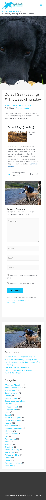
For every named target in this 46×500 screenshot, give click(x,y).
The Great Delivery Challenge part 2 (18, 367)
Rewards (8, 444)
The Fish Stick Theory (13, 373)
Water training (10, 466)
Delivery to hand (11, 398)
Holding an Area (11, 426)
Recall (7, 442)
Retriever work (12, 407)
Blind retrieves (10, 390)
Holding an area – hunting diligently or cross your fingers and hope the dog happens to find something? (22, 362)
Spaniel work (12, 410)
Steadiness (9, 447)
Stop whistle (9, 452)
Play (6, 436)
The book (8, 458)
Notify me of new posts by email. (21, 283)
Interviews (9, 431)
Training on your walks (13, 463)
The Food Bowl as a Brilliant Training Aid (20, 357)
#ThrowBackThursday (13, 385)
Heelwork (8, 423)
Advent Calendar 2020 (13, 388)
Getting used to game (13, 417)
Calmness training (11, 393)
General (8, 415)
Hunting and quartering (13, 428)
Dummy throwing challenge (15, 401)
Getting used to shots (13, 420)
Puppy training (10, 439)
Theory (7, 460)
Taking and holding (12, 455)
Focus (7, 412)
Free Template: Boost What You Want (19, 370)
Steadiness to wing (12, 449)
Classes (8, 396)
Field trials (8, 404)
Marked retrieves (11, 434)
